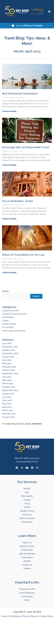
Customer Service (10, 310)
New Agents (27, 496)
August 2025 (8, 357)
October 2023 (8, 387)
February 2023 (9, 413)
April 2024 (6, 380)
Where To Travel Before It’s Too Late (23, 254)
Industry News (9, 324)
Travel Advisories (27, 593)
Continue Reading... (9, 111)
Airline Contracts (27, 518)
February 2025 (9, 367)
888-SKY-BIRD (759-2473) (27, 458)
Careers (27, 568)
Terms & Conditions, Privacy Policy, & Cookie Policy (27, 616)
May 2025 (6, 363)
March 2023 (7, 410)
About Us (27, 542)
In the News (27, 557)
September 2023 (10, 390)
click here (37, 423)
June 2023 (7, 400)
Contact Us (27, 565)
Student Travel (27, 511)
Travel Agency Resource (13, 330)
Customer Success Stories (14, 314)
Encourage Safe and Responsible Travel (25, 147)
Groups (27, 500)
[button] (49, 11)
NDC (27, 492)
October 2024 (8, 370)
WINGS (27, 488)
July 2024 (6, 377)
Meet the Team (27, 546)
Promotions (27, 522)
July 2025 (6, 360)
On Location (8, 327)
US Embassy (27, 596)
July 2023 (6, 397)
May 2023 (6, 403)
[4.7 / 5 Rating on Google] (13, 25)
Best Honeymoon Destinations (20, 93)
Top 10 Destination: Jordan (17, 201)
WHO (27, 600)
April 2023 (6, 407)
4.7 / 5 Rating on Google (29, 25)
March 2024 (7, 383)
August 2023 (8, 393)
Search (5, 291)
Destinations (8, 317)
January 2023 (8, 417)
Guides (5, 320)
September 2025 (10, 353)
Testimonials (27, 550)
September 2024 (10, 373)
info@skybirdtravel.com (27, 461)
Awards (27, 561)
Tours (27, 503)
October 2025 (8, 350)
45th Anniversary (27, 553)
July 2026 (6, 343)
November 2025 (10, 346)
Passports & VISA (27, 589)
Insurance (27, 514)
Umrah (27, 507)
